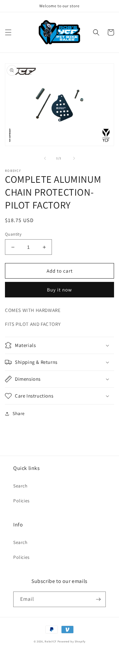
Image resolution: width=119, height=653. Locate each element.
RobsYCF (51, 641)
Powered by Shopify (72, 641)
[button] (8, 32)
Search (20, 486)
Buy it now (59, 290)
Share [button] (19, 413)
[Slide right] (74, 158)
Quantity (13, 234)
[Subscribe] (98, 599)
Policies (21, 501)
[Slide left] (45, 158)
